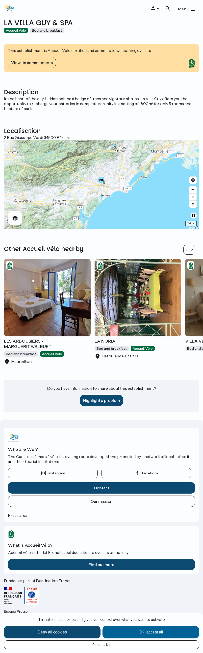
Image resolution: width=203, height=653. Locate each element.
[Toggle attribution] (194, 215)
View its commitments (32, 62)
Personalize (101, 645)
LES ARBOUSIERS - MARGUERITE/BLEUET (28, 343)
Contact (101, 487)
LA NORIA (105, 341)
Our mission (102, 501)
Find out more (101, 564)
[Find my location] (193, 180)
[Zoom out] (193, 196)
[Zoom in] (193, 189)
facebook (150, 473)
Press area (17, 515)
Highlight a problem (101, 400)
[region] (101, 184)
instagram (57, 473)
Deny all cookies (52, 632)
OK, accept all (151, 632)
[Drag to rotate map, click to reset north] (193, 204)
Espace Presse (16, 611)
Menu (183, 8)
